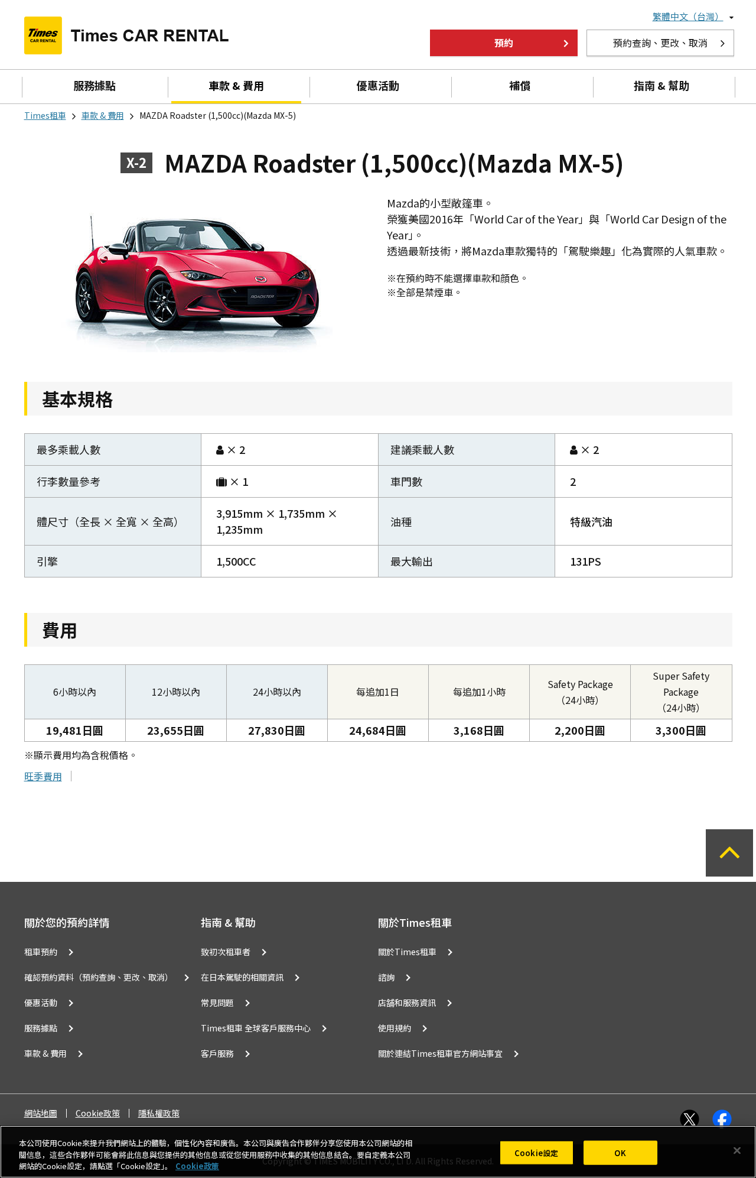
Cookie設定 (536, 1152)
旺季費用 (43, 776)
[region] (378, 1151)
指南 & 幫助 (661, 85)
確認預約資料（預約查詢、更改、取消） (98, 977)
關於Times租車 (407, 952)
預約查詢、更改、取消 (660, 42)
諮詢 (386, 977)
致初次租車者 (225, 952)
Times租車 (45, 115)
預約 (503, 42)
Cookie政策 (98, 1113)
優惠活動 (378, 85)
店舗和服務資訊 (407, 1002)
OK (619, 1152)
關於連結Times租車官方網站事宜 (440, 1053)
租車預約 (40, 952)
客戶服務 (217, 1053)
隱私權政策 (159, 1113)
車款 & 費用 (236, 85)
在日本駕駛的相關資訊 (242, 977)
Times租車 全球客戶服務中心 (256, 1028)
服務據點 (94, 85)
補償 (519, 85)
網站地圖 (40, 1113)
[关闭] (737, 1150)
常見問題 (217, 1002)
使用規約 (394, 1028)
